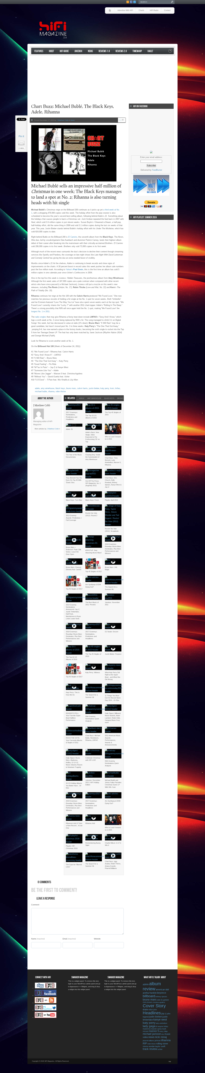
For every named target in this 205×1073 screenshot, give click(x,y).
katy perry (104, 388)
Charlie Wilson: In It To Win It (113, 844)
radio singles (40, 317)
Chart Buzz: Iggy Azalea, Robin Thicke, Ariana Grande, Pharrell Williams (113, 865)
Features (38, 51)
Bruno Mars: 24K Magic (111, 568)
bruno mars (71, 388)
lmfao (117, 388)
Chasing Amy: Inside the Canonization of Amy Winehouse (92, 457)
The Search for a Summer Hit (111, 588)
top (170, 1061)
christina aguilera (159, 1002)
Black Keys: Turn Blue (74, 500)
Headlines (152, 1013)
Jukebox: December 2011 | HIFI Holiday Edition (92, 782)
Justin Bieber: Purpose (113, 654)
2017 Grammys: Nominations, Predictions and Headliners (72, 415)
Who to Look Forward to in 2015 (113, 438)
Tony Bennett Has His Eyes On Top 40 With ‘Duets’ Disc (74, 480)
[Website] (47, 414)
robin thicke (61, 391)
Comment (35, 905)
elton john (153, 1010)
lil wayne (159, 1026)
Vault (150, 51)
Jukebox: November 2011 (112, 603)
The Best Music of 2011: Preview (92, 603)
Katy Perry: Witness (92, 672)
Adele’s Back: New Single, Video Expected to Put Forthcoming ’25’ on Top (92, 437)
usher (160, 1049)
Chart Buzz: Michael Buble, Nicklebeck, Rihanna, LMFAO (92, 738)
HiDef (51, 51)
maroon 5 (154, 1031)
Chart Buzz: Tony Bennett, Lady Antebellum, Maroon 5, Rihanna (113, 461)
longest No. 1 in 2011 (40, 311)
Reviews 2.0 (121, 51)
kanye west (160, 1019)
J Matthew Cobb (62, 120)
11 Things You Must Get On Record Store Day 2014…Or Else (113, 698)
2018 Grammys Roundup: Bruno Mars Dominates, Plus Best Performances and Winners (113, 548)
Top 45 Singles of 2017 (93, 571)
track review (150, 1048)
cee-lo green (163, 1000)
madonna (147, 1029)
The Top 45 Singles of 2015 (113, 413)
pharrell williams (148, 1040)
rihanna (51, 391)
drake (145, 1009)
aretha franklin (150, 993)
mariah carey (156, 1029)
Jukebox (78, 51)
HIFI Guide (64, 51)
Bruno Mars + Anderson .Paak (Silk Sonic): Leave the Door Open (73, 550)
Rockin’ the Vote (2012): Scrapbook (112, 530)
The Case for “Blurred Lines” (74, 866)
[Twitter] (47, 410)
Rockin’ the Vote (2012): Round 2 (91, 514)
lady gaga (149, 1026)
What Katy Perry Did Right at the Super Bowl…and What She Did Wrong (112, 676)
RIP (145, 1043)
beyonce (161, 992)
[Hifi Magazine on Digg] (45, 988)
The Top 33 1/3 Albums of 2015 (91, 417)
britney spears (161, 997)
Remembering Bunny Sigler (93, 844)
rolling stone (162, 1043)
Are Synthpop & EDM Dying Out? (93, 586)
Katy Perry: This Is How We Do (73, 694)
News (90, 51)
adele (37, 388)
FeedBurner (157, 170)
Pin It (21, 136)
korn (112, 388)
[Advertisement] (139, 22)
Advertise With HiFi (125, 10)
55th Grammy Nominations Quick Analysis (92, 719)
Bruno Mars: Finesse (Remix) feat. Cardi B (73, 568)
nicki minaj (161, 1037)
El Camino (72, 237)
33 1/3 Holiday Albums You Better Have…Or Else (74, 785)
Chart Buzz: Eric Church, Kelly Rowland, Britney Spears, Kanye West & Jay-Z (113, 482)
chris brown (147, 1002)
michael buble (41, 391)
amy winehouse (47, 388)
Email (65, 939)
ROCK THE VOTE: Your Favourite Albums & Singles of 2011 (74, 740)
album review (152, 986)
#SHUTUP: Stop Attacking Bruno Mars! (93, 551)
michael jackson (152, 1033)
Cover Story (154, 1005)
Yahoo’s (74, 269)
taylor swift (160, 1046)
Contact (167, 10)
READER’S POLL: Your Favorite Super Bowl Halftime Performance (73, 716)
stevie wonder (149, 1046)
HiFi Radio (154, 10)
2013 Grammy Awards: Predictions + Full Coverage (74, 518)
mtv (162, 1034)
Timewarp (137, 51)
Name (33, 939)
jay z (163, 1013)
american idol (162, 989)
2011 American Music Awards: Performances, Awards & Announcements (112, 740)
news (151, 1036)
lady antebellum (161, 1023)
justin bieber (94, 388)
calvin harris (82, 388)
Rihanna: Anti (90, 823)
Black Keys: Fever (92, 500)
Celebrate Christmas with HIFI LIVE (92, 759)
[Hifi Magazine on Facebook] (45, 995)
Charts (141, 10)
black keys (60, 388)
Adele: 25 (69, 429)
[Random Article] (170, 51)
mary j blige (163, 1031)
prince (157, 1040)
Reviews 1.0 (104, 51)
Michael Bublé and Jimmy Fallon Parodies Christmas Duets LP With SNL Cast (113, 783)
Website (97, 939)
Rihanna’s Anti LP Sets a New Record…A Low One (74, 825)
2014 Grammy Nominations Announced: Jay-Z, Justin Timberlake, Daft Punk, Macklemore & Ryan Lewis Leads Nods (73, 611)
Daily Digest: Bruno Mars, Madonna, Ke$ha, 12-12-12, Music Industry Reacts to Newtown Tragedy (74, 762)
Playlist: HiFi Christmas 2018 (71, 847)
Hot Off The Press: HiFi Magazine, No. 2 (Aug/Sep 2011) (93, 483)
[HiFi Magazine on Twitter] (45, 1010)
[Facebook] (51, 410)
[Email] (55, 410)
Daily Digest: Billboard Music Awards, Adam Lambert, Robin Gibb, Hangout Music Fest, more (113, 717)
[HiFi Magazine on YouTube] (45, 1017)
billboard (149, 996)
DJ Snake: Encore (111, 632)
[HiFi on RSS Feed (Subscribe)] (45, 1003)
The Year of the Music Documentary (74, 456)
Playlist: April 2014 (111, 500)
